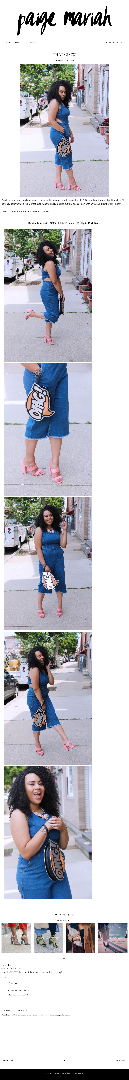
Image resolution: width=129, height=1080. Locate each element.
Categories (29, 42)
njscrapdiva (6, 965)
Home (8, 42)
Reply (4, 977)
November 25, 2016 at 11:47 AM (14, 1010)
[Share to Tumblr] (68, 915)
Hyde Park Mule (90, 223)
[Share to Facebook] (60, 915)
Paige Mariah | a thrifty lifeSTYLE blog (70, 1073)
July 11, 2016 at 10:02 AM (18, 990)
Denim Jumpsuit (38, 223)
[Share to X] (56, 915)
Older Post (121, 1060)
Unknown (12, 988)
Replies (14, 983)
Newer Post (8, 1060)
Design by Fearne (63, 1076)
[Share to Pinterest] (64, 915)
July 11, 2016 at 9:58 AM (11, 968)
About (17, 42)
